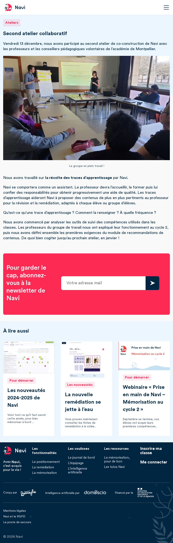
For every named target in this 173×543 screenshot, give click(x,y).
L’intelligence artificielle (77, 470)
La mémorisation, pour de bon (117, 459)
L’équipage (76, 463)
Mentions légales (14, 510)
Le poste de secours (17, 522)
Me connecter (153, 462)
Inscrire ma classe (151, 451)
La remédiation (43, 467)
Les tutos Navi (114, 467)
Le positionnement (46, 461)
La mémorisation (44, 472)
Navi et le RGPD (14, 516)
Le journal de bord (81, 457)
